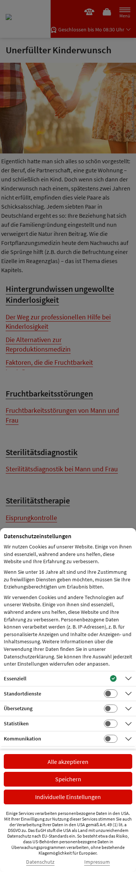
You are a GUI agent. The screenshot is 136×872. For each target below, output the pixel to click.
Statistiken (16, 723)
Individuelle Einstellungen (68, 797)
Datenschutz (40, 862)
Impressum (97, 862)
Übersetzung (18, 708)
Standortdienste (22, 693)
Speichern (68, 779)
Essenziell (15, 678)
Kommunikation (22, 738)
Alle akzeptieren (68, 761)
